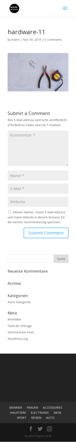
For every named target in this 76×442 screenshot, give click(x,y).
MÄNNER (15, 408)
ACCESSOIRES (52, 408)
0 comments (53, 40)
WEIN (57, 413)
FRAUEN (32, 408)
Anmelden (14, 319)
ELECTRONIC (40, 413)
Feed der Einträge (20, 326)
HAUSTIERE (18, 413)
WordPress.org (18, 339)
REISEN (36, 418)
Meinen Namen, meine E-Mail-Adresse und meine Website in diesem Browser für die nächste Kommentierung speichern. (36, 217)
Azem (15, 40)
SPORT (22, 418)
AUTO (50, 418)
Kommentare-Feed (21, 332)
